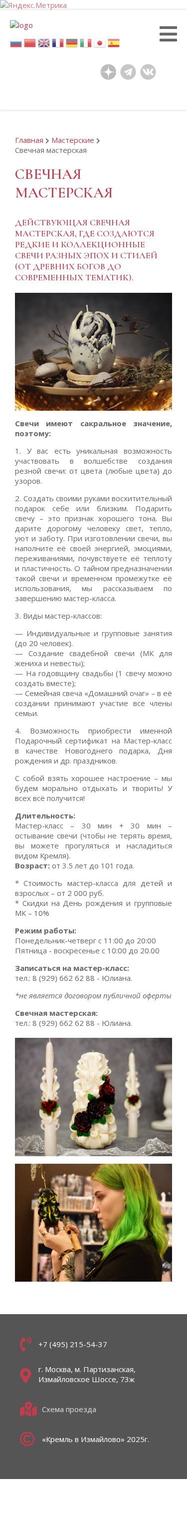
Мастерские (72, 140)
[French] (58, 45)
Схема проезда (69, 1409)
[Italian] (86, 45)
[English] (44, 45)
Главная (29, 140)
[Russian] (16, 45)
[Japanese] (100, 45)
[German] (72, 45)
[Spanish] (114, 45)
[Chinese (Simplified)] (30, 45)
